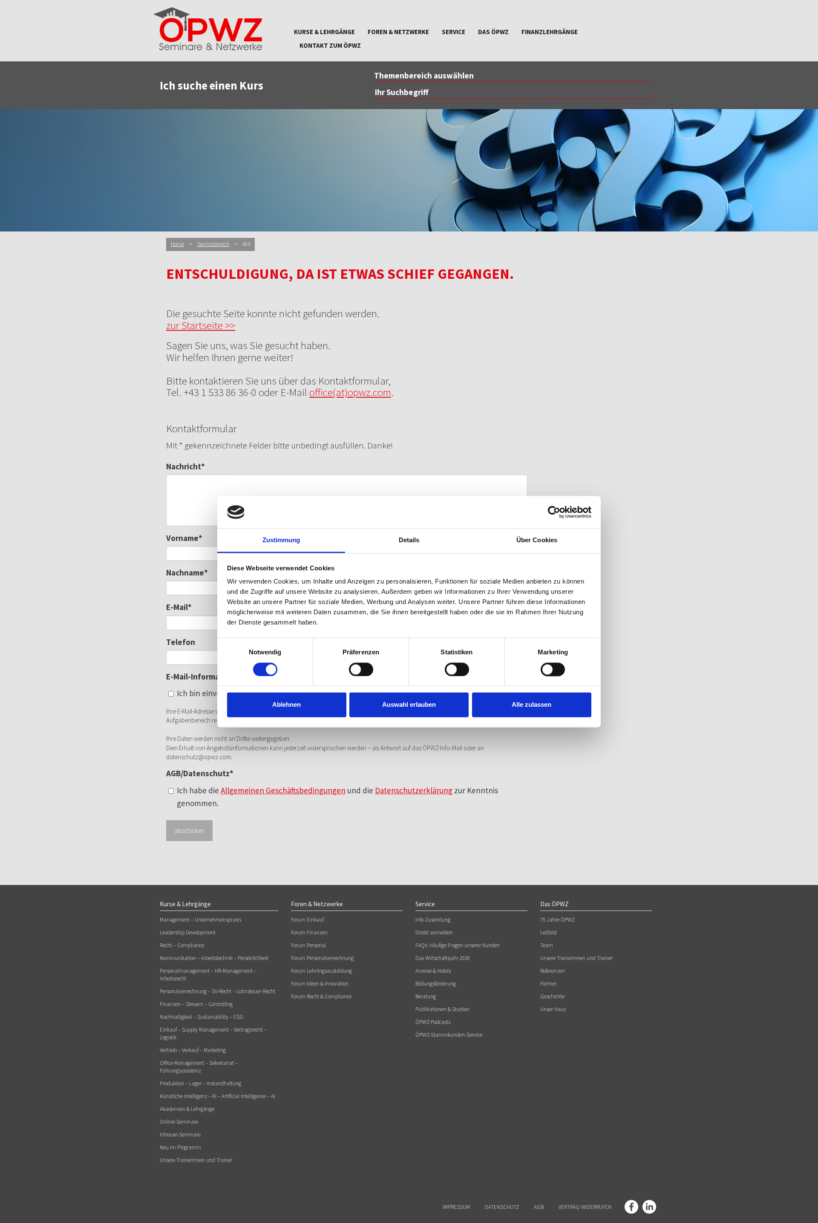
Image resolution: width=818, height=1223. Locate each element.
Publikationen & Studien (442, 1009)
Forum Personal (308, 945)
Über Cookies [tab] (536, 540)
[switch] (361, 669)
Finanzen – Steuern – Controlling (196, 1004)
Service (453, 32)
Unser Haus (553, 1009)
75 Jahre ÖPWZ (557, 919)
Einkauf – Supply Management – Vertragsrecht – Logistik (213, 1033)
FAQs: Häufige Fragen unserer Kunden (457, 945)
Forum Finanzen (309, 932)
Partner (548, 983)
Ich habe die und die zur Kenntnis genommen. (337, 796)
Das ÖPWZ (493, 32)
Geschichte (552, 996)
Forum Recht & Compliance (321, 996)
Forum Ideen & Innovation (320, 983)
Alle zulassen (531, 704)
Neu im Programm (180, 1147)
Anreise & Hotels (433, 970)
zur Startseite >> (200, 325)
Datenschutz (502, 1207)
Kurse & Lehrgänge (324, 32)
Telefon (180, 642)
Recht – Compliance (182, 945)
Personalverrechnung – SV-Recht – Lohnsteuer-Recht (217, 991)
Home (177, 244)
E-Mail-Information (200, 676)
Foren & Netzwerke (398, 32)
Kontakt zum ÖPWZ (330, 45)
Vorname (184, 538)
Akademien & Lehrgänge (187, 1109)
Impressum (456, 1207)
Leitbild (548, 932)
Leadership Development (188, 932)
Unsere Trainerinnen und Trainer (196, 1160)
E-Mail (179, 607)
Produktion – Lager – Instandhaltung (200, 1083)
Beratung (425, 996)
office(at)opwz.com (350, 392)
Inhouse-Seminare (180, 1134)
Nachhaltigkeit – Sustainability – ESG (201, 1017)
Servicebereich (213, 244)
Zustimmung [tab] (281, 540)
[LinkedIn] (649, 1207)
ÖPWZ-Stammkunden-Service (448, 1034)
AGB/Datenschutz (199, 773)
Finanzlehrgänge (549, 32)
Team (546, 945)
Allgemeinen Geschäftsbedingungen (283, 790)
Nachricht (185, 466)
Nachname (187, 572)
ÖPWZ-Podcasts (432, 1022)
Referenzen (552, 970)
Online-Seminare (179, 1121)
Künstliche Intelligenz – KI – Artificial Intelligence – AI (217, 1096)
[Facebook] (631, 1207)
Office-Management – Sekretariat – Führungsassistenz (199, 1066)
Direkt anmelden (434, 932)
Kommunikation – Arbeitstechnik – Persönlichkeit (214, 958)
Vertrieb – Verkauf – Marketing (193, 1050)
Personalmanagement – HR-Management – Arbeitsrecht (208, 974)
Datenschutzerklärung (413, 790)
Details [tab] (409, 540)
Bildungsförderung (435, 983)
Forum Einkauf (307, 919)
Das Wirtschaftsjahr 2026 (442, 958)
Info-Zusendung (432, 919)
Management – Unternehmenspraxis (200, 919)
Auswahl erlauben (409, 704)
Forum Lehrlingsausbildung (321, 970)
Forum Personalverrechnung (322, 958)
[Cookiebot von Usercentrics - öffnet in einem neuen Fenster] (554, 512)
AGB (539, 1207)
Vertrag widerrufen (585, 1207)
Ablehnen (286, 704)
